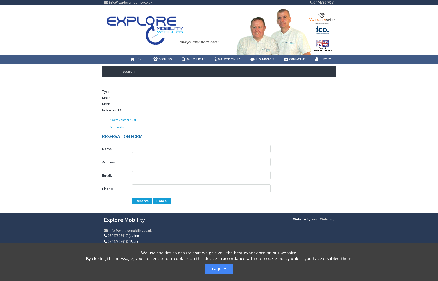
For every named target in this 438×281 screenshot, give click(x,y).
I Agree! (219, 269)
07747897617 (323, 2)
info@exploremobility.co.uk (130, 2)
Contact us (297, 59)
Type (106, 92)
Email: (107, 175)
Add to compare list (123, 120)
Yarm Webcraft (323, 219)
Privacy (325, 59)
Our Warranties (229, 59)
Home (139, 59)
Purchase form (118, 127)
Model (107, 104)
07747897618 (118, 241)
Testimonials (265, 59)
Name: (107, 149)
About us (165, 59)
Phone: (107, 189)
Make (106, 98)
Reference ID (111, 110)
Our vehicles (196, 59)
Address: (108, 162)
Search (129, 71)
